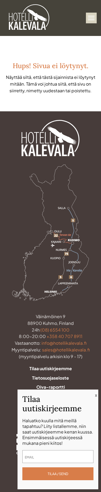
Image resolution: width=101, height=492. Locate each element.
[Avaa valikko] (91, 18)
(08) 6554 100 (54, 330)
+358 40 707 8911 (64, 336)
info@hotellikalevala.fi (63, 343)
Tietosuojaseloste (50, 378)
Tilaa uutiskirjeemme (50, 368)
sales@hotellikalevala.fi (66, 350)
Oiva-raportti (50, 387)
